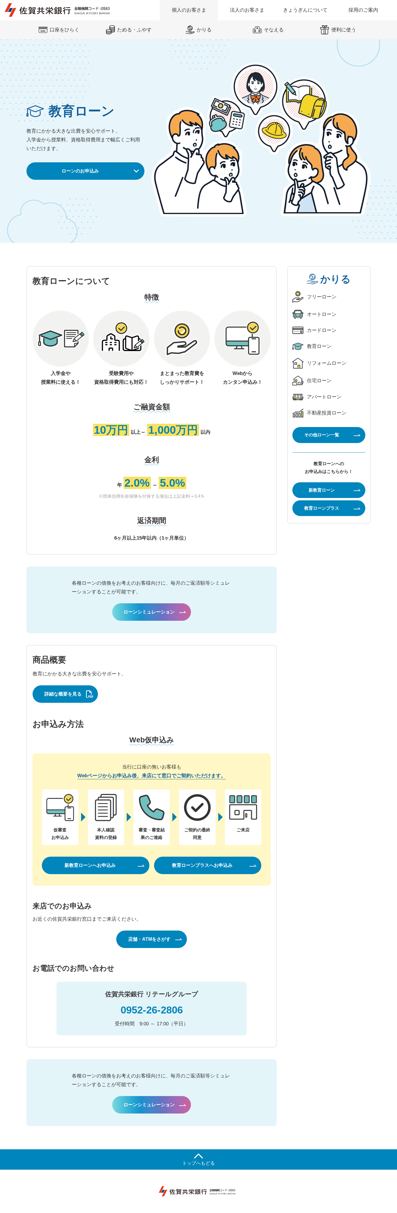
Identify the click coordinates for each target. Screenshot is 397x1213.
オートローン (322, 314)
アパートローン (324, 397)
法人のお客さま (247, 10)
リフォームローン (326, 363)
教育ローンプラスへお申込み (202, 865)
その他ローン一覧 (321, 434)
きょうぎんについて (305, 10)
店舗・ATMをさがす (149, 939)
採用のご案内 (363, 10)
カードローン (322, 330)
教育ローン (319, 346)
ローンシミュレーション (149, 611)
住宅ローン (319, 380)
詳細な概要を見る (63, 693)
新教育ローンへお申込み (90, 865)
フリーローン (322, 297)
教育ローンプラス (321, 508)
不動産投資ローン (326, 413)
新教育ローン (322, 489)
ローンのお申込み (80, 170)
